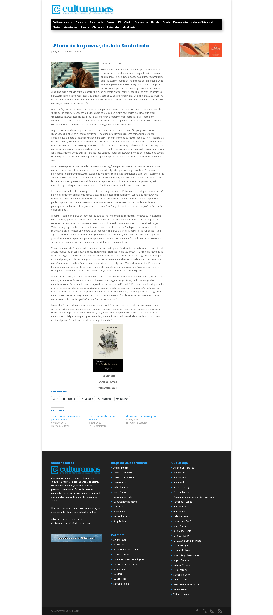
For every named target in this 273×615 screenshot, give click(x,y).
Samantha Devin (121, 516)
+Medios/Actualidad (202, 22)
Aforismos (98, 27)
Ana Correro (179, 477)
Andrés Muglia (120, 467)
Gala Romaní (180, 511)
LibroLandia (128, 27)
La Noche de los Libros (125, 564)
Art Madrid (118, 544)
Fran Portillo (179, 506)
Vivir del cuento (181, 594)
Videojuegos (70, 27)
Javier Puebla (120, 492)
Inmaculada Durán (182, 521)
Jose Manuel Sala (182, 530)
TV (119, 22)
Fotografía (113, 27)
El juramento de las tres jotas (141, 416)
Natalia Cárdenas (182, 565)
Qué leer (117, 573)
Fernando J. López (182, 501)
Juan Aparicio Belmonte (125, 501)
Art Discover (119, 539)
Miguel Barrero (181, 560)
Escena (110, 22)
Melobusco (119, 568)
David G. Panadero (123, 472)
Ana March (179, 482)
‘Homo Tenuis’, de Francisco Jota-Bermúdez (65, 418)
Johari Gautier (180, 525)
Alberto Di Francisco (183, 467)
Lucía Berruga (180, 545)
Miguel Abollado (181, 550)
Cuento (85, 27)
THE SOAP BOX (181, 579)
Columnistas (141, 22)
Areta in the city (181, 487)
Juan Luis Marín (181, 535)
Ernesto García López (124, 477)
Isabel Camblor (121, 487)
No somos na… (181, 569)
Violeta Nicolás (181, 589)
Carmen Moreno (181, 492)
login (76, 610)
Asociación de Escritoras (125, 549)
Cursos (79, 22)
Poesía (166, 22)
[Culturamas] (76, 474)
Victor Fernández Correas (186, 584)
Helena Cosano (181, 516)
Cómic (127, 22)
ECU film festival (121, 554)
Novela (155, 22)
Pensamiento (180, 22)
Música (56, 27)
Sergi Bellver (119, 521)
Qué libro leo (120, 578)
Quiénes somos (61, 22)
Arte (100, 22)
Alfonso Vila (179, 472)
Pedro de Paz (120, 511)
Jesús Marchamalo (122, 496)
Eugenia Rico (120, 482)
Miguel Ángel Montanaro (186, 555)
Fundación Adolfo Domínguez (128, 559)
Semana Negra (121, 583)
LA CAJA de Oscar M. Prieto (187, 540)
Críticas (69, 51)
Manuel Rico (119, 506)
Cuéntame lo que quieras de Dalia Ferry (193, 496)
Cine (92, 22)
